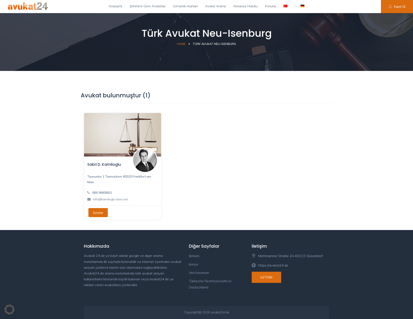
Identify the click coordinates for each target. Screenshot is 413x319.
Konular (270, 6)
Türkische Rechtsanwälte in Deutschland (210, 284)
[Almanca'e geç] (299, 6)
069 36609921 (102, 193)
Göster (98, 212)
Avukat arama (215, 6)
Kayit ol (399, 7)
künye (193, 264)
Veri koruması (199, 272)
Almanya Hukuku (245, 6)
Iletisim (194, 256)
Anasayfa (115, 6)
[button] (9, 309)
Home (181, 44)
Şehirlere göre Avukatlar (147, 6)
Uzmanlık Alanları (185, 6)
